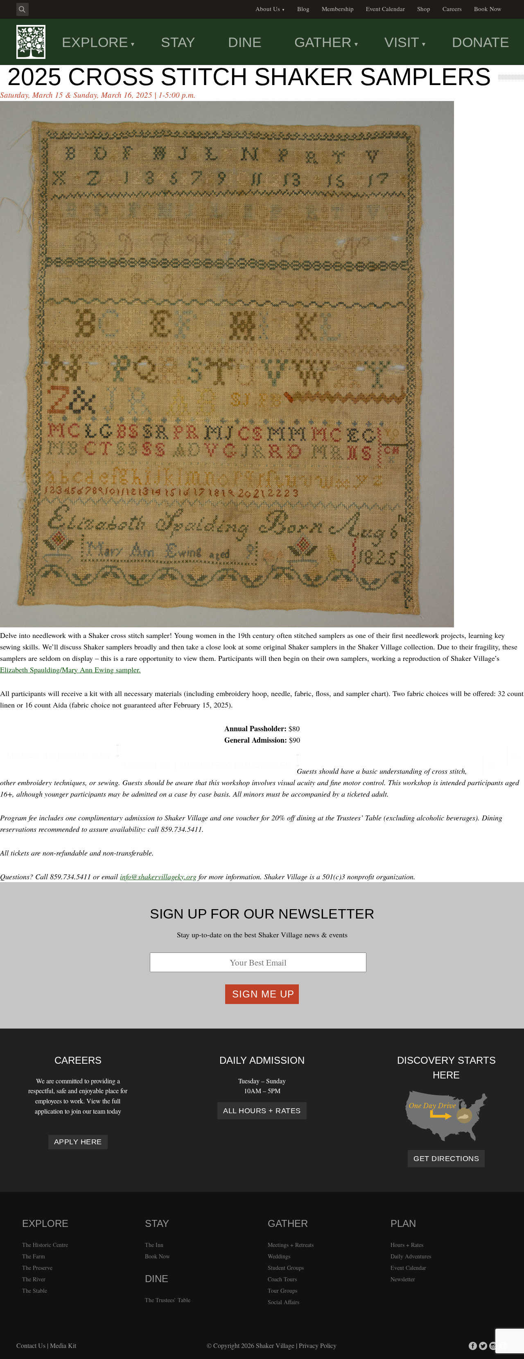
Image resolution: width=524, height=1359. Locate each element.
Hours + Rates (407, 1245)
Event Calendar (408, 1267)
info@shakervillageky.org (158, 876)
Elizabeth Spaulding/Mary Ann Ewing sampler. (70, 669)
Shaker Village (275, 1345)
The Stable (34, 1290)
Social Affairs (283, 1302)
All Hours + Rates (262, 1111)
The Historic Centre (45, 1245)
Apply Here (78, 1142)
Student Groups (286, 1267)
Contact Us (30, 1345)
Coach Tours (282, 1279)
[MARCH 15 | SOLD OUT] (117, 750)
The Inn (154, 1245)
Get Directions (446, 1159)
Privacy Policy (318, 1345)
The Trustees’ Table (167, 1300)
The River (33, 1279)
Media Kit (63, 1345)
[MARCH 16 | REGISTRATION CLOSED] (297, 760)
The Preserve (37, 1267)
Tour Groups (282, 1290)
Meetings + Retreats (291, 1245)
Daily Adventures (411, 1256)
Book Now (157, 1256)
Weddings (279, 1256)
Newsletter (403, 1279)
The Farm (33, 1256)
